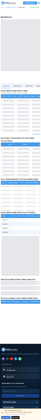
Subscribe (20, 396)
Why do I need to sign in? (25, 412)
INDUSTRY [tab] (29, 86)
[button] (2, 7)
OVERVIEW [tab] (5, 86)
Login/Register (30, 3)
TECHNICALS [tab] (17, 86)
